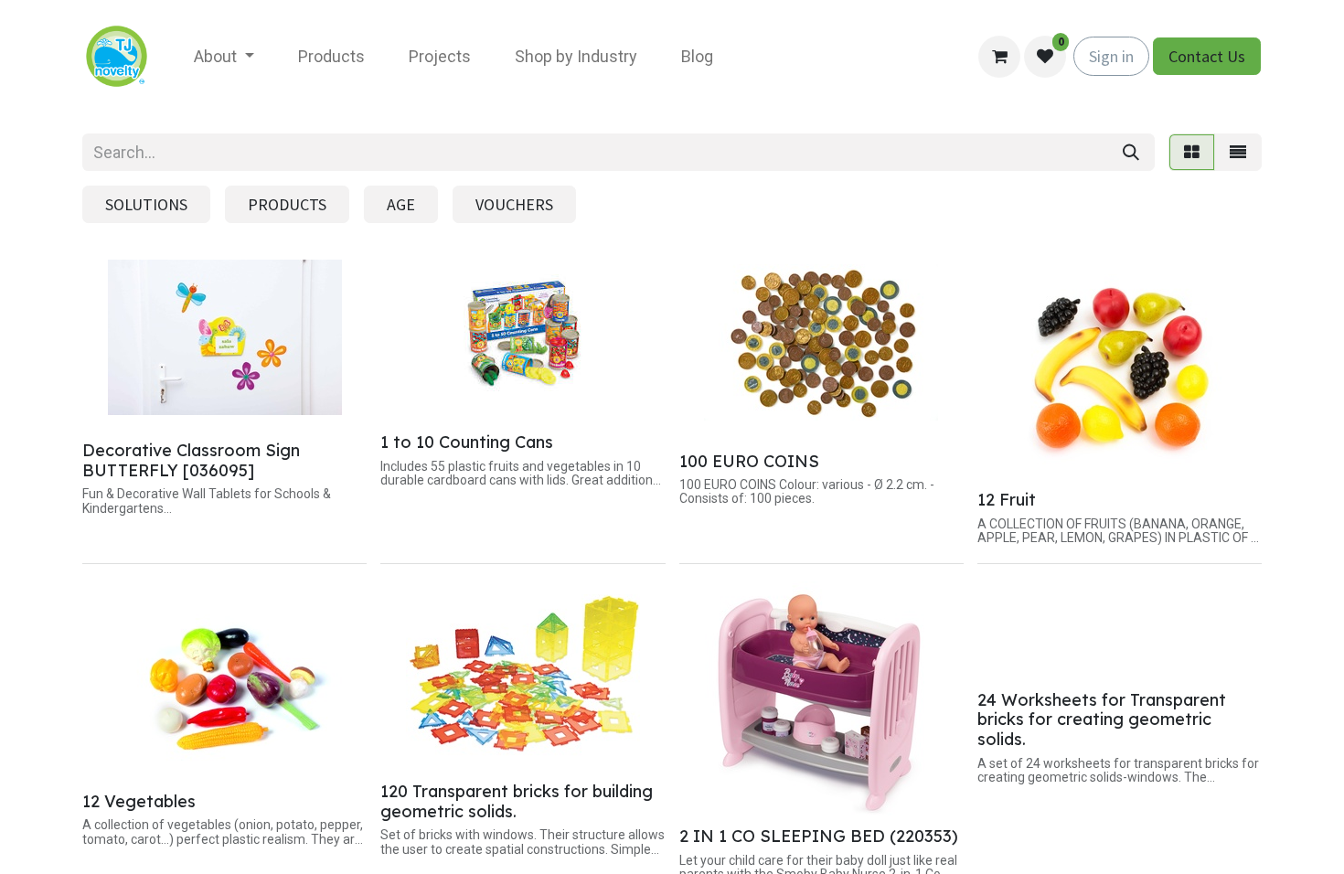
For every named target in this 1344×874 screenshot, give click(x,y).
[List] (1238, 152)
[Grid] (1191, 152)
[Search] (1131, 152)
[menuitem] (224, 56)
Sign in (1111, 56)
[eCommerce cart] (999, 57)
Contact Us (1206, 56)
